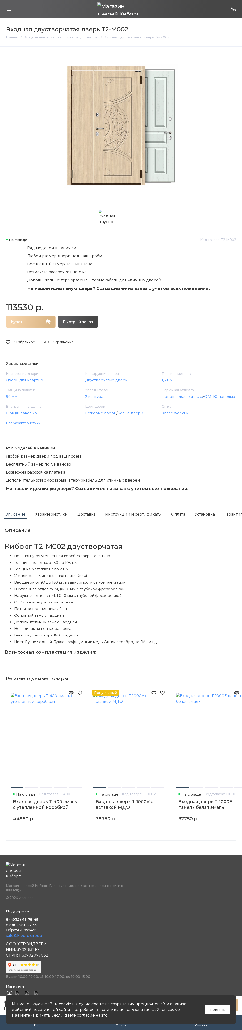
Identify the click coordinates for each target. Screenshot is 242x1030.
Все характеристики (23, 423)
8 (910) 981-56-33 (21, 925)
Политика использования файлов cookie (139, 1009)
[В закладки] (80, 693)
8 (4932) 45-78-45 (22, 919)
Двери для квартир (24, 380)
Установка (205, 514)
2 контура (94, 396)
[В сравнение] (71, 693)
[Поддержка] (233, 9)
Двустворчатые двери (106, 380)
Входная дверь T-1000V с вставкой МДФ (124, 804)
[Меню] (9, 9)
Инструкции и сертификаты (133, 514)
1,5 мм (167, 380)
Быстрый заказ (78, 322)
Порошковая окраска (182, 396)
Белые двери (130, 413)
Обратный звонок (21, 930)
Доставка (86, 514)
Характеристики (51, 514)
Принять (217, 1010)
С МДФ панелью (219, 396)
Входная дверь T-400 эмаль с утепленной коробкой (45, 804)
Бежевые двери (100, 413)
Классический (175, 413)
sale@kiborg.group (24, 935)
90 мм (11, 396)
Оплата (178, 514)
